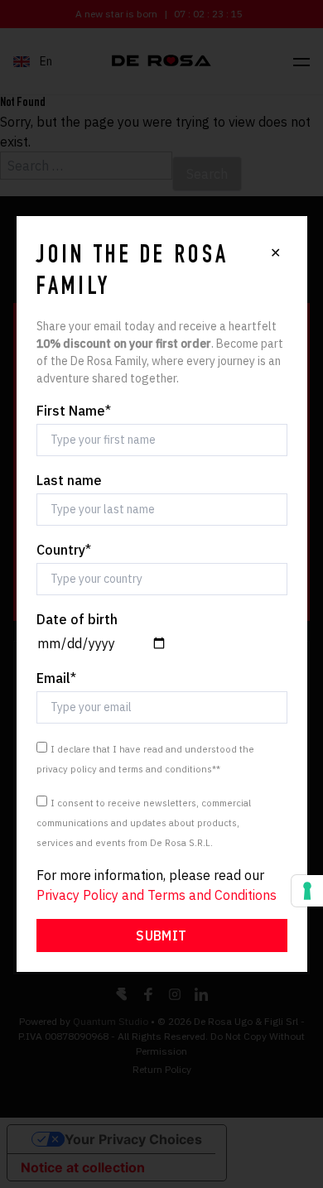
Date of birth (77, 619)
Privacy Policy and (91, 895)
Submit (161, 935)
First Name (73, 410)
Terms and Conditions (212, 895)
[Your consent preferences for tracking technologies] (307, 891)
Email (56, 678)
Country (63, 549)
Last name (69, 480)
